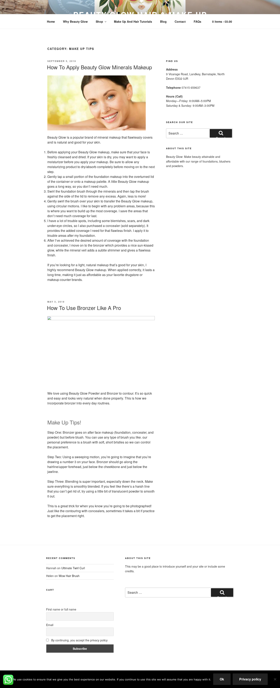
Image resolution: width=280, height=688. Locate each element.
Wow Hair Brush (69, 576)
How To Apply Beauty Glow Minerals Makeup (99, 67)
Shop (99, 21)
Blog (163, 21)
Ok (222, 679)
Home (51, 21)
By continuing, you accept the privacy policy (79, 640)
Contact (180, 21)
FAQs (197, 21)
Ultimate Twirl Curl (73, 568)
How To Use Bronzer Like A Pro (84, 307)
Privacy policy (250, 679)
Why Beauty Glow (75, 21)
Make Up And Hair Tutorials (133, 21)
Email (49, 625)
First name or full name (61, 609)
